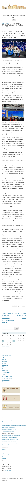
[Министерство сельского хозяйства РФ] (11, 392)
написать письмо (8, 470)
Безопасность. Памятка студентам (9, 444)
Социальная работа (6, 454)
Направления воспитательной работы (9, 437)
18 (13, 340)
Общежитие (4, 361)
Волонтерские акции (6, 355)
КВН (3, 357)
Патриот (4, 363)
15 (3, 340)
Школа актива (5, 383)
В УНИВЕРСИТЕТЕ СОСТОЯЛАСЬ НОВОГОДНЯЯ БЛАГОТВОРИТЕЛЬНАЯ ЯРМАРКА (8, 318)
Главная (14, 7)
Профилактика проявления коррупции (9, 443)
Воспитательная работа (6, 456)
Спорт (3, 374)
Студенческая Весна (7, 376)
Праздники (4, 368)
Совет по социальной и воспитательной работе (11, 435)
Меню (14, 19)
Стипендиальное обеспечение (8, 431)
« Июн (3, 346)
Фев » (7, 346)
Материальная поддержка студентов (9, 429)
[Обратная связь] (11, 400)
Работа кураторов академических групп (10, 439)
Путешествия (5, 370)
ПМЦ (3, 367)
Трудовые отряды (6, 380)
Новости (9, 23)
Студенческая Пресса (7, 378)
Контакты (4, 458)
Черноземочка (5, 381)
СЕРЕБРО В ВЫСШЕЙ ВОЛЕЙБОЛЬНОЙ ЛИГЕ (20, 316)
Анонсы (3, 353)
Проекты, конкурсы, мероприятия (9, 441)
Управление (4, 453)
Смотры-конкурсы (6, 372)
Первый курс (5, 365)
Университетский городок (7, 420)
